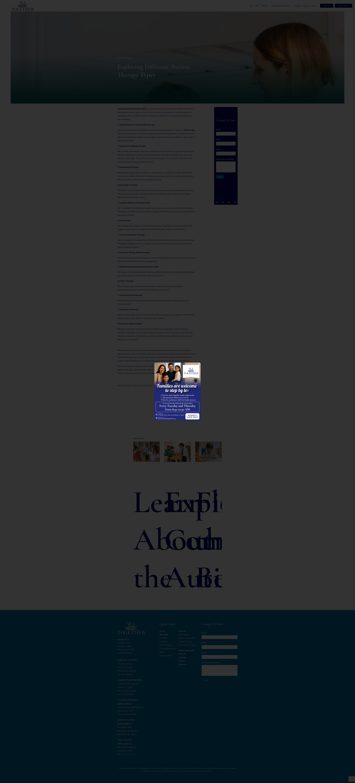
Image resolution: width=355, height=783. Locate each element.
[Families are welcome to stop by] (177, 363)
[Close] (199, 364)
